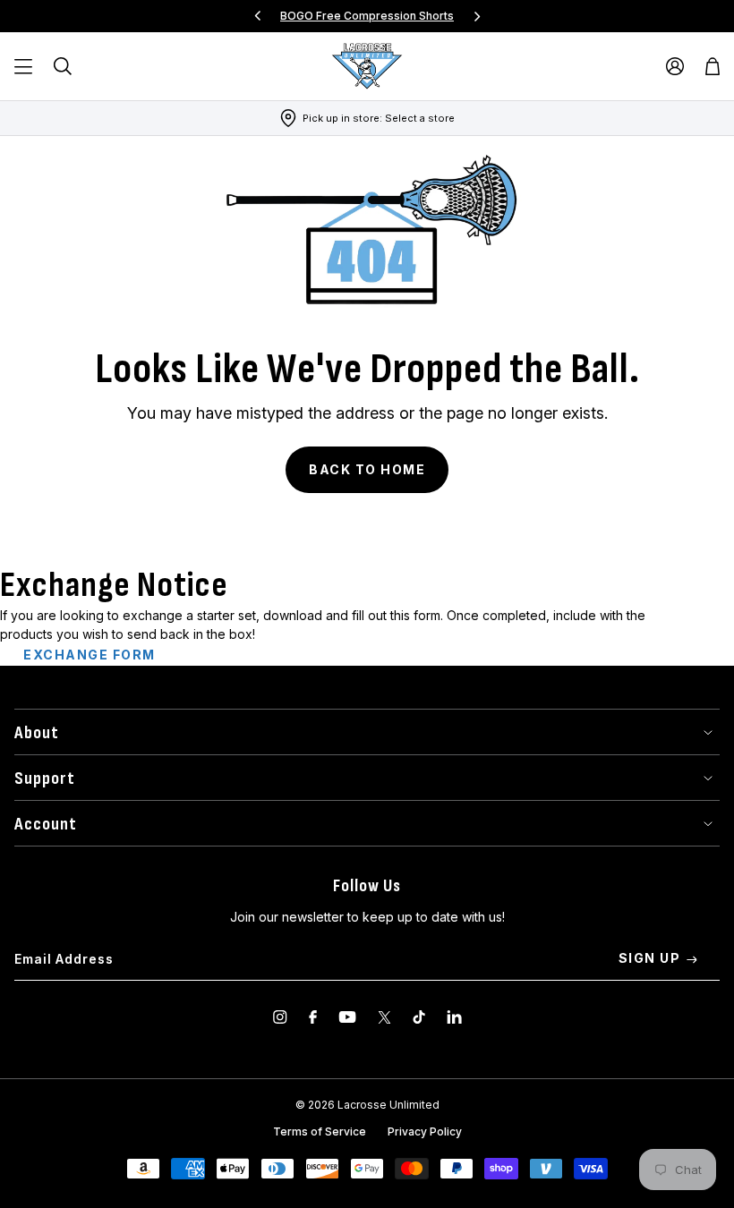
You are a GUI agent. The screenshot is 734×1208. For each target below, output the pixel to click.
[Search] (63, 66)
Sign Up (650, 958)
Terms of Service (319, 1131)
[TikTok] (419, 1017)
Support (44, 778)
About (36, 733)
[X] (384, 1017)
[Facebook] (313, 1017)
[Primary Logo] (367, 66)
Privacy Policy (425, 1131)
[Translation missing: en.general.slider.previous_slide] (257, 16)
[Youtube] (347, 1017)
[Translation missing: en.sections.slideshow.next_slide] (477, 16)
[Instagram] (280, 1017)
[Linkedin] (454, 1017)
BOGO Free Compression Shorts (367, 15)
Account (45, 824)
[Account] (675, 66)
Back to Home (367, 469)
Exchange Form (89, 654)
